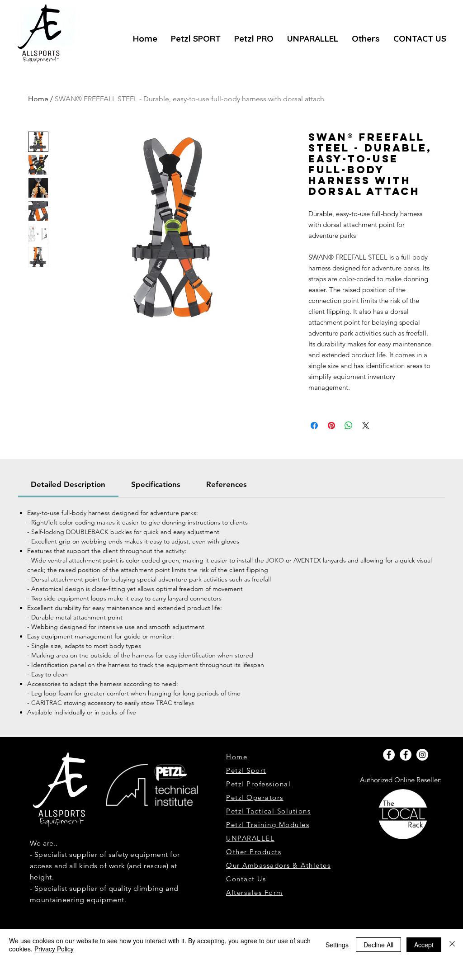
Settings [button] (337, 944)
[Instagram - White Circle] (422, 755)
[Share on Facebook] (314, 425)
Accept (424, 944)
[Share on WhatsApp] (348, 425)
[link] (68, 484)
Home (38, 99)
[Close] (452, 944)
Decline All (378, 944)
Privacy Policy (54, 948)
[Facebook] (389, 755)
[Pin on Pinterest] (331, 425)
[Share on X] (365, 425)
